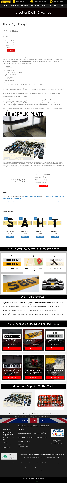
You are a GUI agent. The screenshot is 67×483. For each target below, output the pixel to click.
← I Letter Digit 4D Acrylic (9, 201)
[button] (12, 348)
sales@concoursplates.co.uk (11, 437)
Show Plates (21, 444)
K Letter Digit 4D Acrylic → (58, 201)
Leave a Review (6, 447)
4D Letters (25, 196)
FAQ (4, 439)
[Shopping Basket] (62, 5)
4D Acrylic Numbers (12, 198)
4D (43, 196)
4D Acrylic (46, 196)
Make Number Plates (23, 446)
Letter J (20, 198)
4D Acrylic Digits (54, 196)
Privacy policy (6, 442)
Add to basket (11, 50)
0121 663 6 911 (8, 432)
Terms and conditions (8, 445)
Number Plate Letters (34, 196)
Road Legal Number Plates (24, 441)
